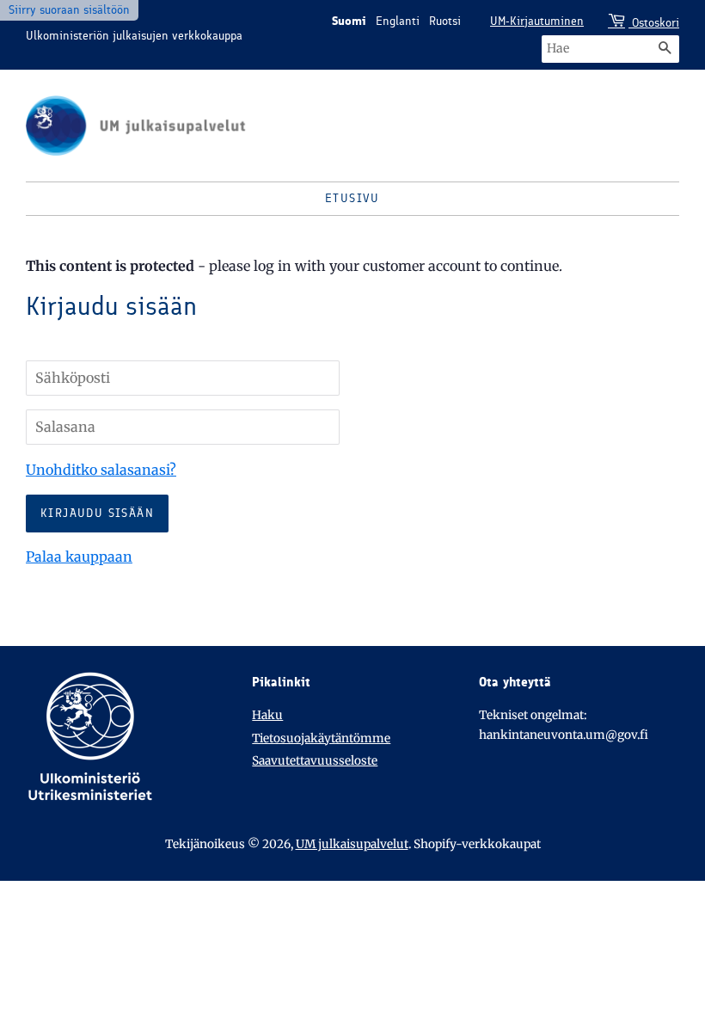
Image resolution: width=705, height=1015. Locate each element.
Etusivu (352, 198)
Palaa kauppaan (79, 556)
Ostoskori (653, 22)
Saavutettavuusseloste (314, 761)
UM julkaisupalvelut (352, 844)
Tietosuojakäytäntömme (321, 738)
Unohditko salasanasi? (101, 469)
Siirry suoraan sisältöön (69, 10)
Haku (267, 715)
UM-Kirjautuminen (537, 21)
